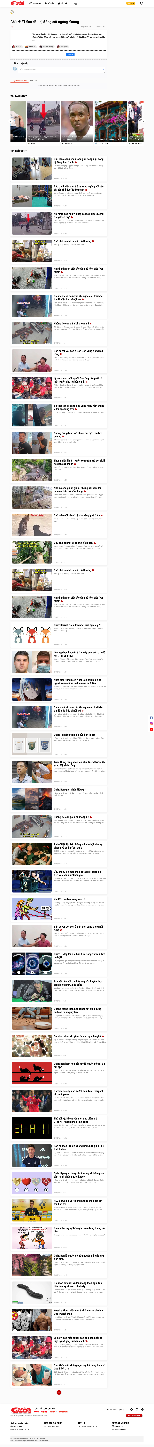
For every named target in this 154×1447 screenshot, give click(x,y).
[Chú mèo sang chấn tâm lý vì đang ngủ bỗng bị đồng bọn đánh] (32, 168)
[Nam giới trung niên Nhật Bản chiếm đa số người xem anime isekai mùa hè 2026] (32, 689)
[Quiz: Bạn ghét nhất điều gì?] (32, 799)
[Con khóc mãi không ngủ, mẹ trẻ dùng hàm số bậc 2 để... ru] (32, 1375)
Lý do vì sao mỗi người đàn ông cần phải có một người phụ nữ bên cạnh (78, 380)
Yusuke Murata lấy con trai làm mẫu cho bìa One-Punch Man (78, 1312)
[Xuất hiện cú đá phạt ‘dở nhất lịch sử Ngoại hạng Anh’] (77, 121)
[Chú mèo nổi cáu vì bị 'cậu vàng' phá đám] (32, 525)
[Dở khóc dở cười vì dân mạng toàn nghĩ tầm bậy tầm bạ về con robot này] (32, 1292)
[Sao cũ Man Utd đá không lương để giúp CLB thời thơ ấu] (32, 1155)
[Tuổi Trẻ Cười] (142, 1409)
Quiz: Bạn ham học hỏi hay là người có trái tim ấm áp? (80, 1065)
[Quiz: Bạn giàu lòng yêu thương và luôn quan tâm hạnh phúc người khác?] (32, 1183)
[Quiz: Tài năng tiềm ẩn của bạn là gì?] (32, 744)
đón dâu (33, 46)
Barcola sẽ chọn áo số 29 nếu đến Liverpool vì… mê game (78, 1093)
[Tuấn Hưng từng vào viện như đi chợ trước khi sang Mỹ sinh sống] (32, 772)
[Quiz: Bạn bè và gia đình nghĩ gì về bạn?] (110, 121)
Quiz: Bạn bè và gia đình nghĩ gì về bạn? (110, 139)
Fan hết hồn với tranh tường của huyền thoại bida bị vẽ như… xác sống (78, 983)
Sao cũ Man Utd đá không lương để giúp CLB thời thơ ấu (79, 1147)
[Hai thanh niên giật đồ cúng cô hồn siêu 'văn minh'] (32, 278)
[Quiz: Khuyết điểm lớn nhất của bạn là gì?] (32, 635)
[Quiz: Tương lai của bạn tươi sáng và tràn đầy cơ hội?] (32, 964)
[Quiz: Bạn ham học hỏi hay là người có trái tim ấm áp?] (32, 1073)
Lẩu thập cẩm (103, 143)
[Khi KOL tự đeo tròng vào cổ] (32, 909)
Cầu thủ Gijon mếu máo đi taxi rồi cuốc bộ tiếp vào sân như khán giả (77, 873)
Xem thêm (59, 1393)
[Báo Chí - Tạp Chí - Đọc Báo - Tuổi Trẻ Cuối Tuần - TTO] (45, 1411)
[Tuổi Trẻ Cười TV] (137, 1409)
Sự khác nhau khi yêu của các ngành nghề (77, 1036)
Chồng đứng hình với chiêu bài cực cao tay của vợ (78, 435)
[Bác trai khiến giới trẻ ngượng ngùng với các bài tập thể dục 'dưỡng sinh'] (32, 196)
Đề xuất (64, 3)
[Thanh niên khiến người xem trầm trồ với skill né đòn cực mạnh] (32, 470)
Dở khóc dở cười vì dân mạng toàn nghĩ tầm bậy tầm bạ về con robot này (78, 1284)
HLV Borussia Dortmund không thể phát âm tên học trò (78, 1202)
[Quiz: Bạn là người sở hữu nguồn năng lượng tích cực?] (32, 1265)
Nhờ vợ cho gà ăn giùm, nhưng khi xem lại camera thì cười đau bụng (77, 489)
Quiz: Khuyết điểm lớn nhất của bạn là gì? (77, 625)
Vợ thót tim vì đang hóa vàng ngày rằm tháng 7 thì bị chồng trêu (79, 407)
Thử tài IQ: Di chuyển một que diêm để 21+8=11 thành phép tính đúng (75, 1120)
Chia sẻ (70, 54)
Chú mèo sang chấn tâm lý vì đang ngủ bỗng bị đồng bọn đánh (78, 160)
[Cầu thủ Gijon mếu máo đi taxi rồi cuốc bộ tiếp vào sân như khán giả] (32, 881)
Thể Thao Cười (69, 143)
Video (33, 143)
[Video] (77, 13)
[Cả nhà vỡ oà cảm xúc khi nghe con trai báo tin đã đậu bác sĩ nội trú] (32, 306)
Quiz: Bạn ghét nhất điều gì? (70, 789)
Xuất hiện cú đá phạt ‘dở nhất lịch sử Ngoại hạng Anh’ (75, 138)
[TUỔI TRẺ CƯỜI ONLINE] (20, 1411)
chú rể (19, 46)
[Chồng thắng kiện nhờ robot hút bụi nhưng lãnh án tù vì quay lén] (32, 1018)
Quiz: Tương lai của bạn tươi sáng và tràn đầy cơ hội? (79, 956)
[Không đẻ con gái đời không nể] (32, 333)
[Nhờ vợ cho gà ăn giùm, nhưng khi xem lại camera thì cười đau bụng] (32, 497)
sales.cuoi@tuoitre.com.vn (21, 1429)
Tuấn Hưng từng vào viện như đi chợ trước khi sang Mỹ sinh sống (79, 764)
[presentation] (10, 121)
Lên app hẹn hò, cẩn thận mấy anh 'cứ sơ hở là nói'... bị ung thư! (79, 654)
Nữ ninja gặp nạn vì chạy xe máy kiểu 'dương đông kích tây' (42, 138)
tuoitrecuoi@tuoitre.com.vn (89, 1426)
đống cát (65, 46)
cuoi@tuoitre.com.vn (53, 1426)
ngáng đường (48, 46)
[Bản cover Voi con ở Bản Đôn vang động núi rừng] (32, 360)
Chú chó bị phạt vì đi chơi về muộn (73, 543)
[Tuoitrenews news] (63, 1411)
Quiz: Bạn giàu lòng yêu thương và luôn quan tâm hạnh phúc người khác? (79, 1175)
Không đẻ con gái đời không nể (72, 323)
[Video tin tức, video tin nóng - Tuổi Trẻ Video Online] (54, 1411)
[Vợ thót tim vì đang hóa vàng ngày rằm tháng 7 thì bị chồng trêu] (32, 415)
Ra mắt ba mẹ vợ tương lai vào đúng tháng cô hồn (79, 1230)
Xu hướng (36, 3)
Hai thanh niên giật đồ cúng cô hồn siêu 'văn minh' (78, 270)
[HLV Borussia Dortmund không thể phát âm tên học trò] (32, 1210)
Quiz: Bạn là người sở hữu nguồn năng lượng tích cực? (79, 1257)
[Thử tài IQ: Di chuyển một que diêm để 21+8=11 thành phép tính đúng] (32, 1128)
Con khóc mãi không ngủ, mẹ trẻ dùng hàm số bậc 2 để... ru (79, 1367)
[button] (75, 3)
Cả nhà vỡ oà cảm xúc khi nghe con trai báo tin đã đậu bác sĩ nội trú (78, 298)
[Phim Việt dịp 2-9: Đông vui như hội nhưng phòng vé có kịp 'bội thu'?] (32, 854)
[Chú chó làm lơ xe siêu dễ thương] (32, 251)
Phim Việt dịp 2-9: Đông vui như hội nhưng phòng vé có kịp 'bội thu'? (78, 846)
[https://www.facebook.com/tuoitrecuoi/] (131, 1409)
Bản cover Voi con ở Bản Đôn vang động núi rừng (78, 352)
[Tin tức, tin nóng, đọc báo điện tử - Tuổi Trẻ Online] (37, 1411)
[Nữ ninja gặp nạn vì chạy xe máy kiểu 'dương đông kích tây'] (43, 121)
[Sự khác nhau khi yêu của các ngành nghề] (32, 1046)
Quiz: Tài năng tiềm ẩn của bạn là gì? (74, 734)
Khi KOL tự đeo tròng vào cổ (69, 899)
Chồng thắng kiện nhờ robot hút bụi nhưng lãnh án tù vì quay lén (77, 1010)
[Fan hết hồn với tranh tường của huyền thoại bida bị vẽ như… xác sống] (32, 991)
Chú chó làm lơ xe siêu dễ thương (73, 241)
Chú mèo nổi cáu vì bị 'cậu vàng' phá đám (77, 515)
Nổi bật (51, 3)
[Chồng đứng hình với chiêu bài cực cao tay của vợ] (32, 443)
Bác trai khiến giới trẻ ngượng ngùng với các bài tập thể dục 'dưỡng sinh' (79, 188)
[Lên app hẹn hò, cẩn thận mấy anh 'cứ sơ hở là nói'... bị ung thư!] (32, 662)
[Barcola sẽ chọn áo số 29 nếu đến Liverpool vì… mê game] (32, 1101)
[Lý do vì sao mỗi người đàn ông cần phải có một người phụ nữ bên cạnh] (32, 388)
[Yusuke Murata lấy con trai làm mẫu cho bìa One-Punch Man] (32, 1320)
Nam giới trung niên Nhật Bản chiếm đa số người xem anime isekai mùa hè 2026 (77, 681)
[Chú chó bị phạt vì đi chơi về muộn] (32, 552)
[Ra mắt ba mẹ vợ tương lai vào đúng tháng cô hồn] (32, 1238)
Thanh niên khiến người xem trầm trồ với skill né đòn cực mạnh (79, 462)
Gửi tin (132, 3)
